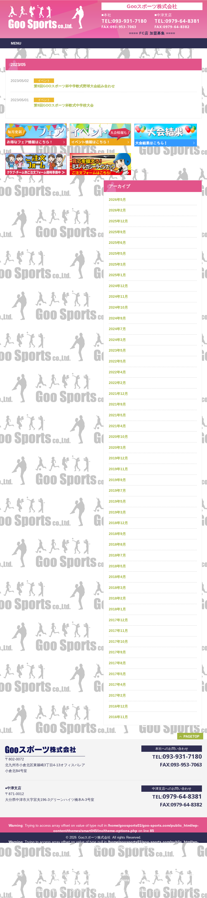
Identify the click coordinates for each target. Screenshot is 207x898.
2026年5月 (117, 200)
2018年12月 (118, 523)
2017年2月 (117, 695)
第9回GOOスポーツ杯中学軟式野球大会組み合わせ (74, 86)
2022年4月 (117, 372)
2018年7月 (117, 555)
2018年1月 (117, 609)
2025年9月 (117, 232)
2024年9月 (117, 318)
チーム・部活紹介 (132, 890)
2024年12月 (118, 286)
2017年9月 (117, 652)
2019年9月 (117, 480)
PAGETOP (191, 736)
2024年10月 (118, 307)
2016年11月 (118, 717)
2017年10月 (118, 641)
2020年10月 (118, 437)
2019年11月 (118, 469)
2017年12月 (118, 620)
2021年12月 (118, 394)
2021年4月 (117, 426)
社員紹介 (58, 890)
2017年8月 (117, 663)
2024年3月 (117, 340)
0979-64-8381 (182, 21)
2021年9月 (117, 404)
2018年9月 (117, 534)
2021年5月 (117, 415)
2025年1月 (117, 275)
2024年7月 (117, 329)
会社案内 (36, 890)
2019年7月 (117, 490)
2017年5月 (117, 674)
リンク (189, 890)
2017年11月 (118, 631)
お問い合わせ (165, 890)
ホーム (16, 890)
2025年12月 (118, 221)
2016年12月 (118, 706)
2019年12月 (118, 458)
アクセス (81, 890)
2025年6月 (117, 243)
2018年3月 (117, 588)
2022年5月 (117, 361)
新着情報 (103, 890)
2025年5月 (117, 253)
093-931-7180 (129, 21)
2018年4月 (117, 577)
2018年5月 (117, 566)
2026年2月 (117, 210)
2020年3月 (117, 447)
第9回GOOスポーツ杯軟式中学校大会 (64, 105)
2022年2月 (117, 383)
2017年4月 (117, 684)
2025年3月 (117, 264)
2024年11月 (118, 296)
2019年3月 (117, 512)
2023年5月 (117, 350)
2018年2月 (117, 598)
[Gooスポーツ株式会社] (46, 28)
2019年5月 (117, 501)
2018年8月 (117, 544)
